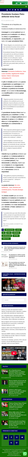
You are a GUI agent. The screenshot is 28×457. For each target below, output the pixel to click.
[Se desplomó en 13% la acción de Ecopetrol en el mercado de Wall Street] (5, 255)
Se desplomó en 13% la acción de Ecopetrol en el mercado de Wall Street (17, 256)
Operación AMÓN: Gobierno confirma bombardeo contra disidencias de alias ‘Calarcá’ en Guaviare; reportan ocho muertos (14, 335)
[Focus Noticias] (3, 2)
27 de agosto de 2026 (7, 377)
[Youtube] (7, 9)
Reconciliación (7, 235)
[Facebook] (10, 9)
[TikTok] (18, 9)
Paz (4, 232)
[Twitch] (20, 9)
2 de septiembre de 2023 (8, 20)
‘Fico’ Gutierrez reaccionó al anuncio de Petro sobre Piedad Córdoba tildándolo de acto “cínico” (14, 248)
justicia (18, 229)
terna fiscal (6, 238)
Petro (8, 232)
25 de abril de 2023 (13, 259)
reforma (16, 235)
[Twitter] (15, 9)
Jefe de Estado (9, 229)
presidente (16, 232)
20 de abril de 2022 (6, 251)
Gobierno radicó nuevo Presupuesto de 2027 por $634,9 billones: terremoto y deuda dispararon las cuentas (14, 329)
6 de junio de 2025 (13, 268)
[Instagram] (12, 9)
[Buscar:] (14, 300)
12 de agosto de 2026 (14, 427)
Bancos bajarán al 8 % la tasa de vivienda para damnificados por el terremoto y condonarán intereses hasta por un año (13, 323)
